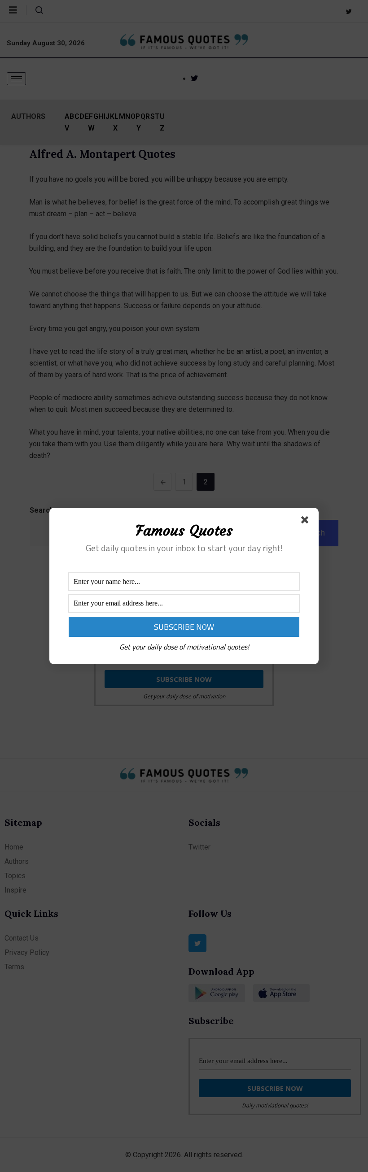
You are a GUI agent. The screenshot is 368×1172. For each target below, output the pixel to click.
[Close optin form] (306, 521)
